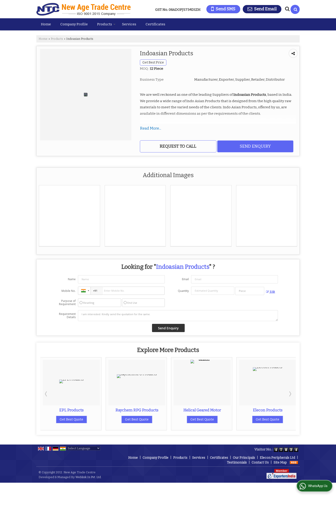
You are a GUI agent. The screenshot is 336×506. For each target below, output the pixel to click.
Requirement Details (67, 315)
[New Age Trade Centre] (83, 9)
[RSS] (294, 462)
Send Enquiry (255, 146)
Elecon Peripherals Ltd (277, 458)
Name (72, 279)
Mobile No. (68, 291)
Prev (46, 393)
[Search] (295, 9)
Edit (272, 291)
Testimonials (237, 462)
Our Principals (244, 458)
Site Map (280, 462)
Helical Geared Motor (202, 410)
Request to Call (178, 146)
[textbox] (249, 291)
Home (46, 24)
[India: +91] (84, 291)
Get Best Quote (71, 419)
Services (129, 24)
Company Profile (74, 24)
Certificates (155, 24)
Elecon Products (268, 410)
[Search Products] (287, 8)
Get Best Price (153, 62)
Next (289, 393)
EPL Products (71, 410)
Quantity (183, 291)
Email (185, 279)
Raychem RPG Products (136, 410)
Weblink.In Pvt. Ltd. (88, 477)
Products (104, 24)
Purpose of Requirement (67, 302)
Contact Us (260, 462)
